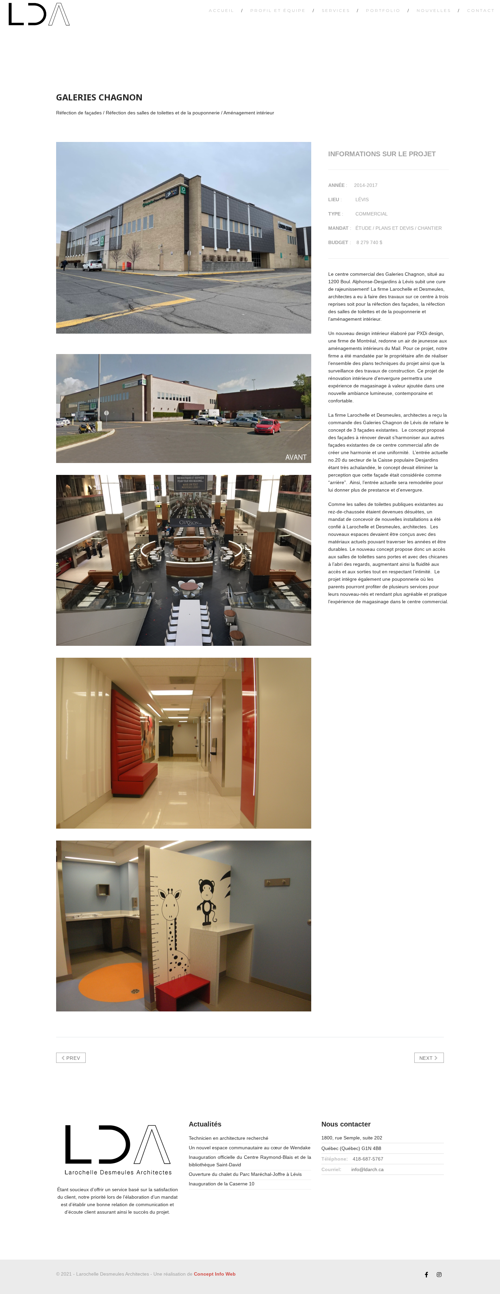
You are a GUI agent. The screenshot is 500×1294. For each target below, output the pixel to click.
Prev (72, 1058)
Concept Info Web (215, 1274)
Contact (481, 10)
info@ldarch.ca (367, 1169)
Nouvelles (434, 10)
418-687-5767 (368, 1159)
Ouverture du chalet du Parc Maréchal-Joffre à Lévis (245, 1174)
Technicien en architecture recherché (228, 1138)
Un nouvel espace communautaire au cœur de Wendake (250, 1147)
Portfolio (383, 10)
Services (336, 10)
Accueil (221, 10)
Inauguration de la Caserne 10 (221, 1183)
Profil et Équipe (278, 10)
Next (427, 1058)
